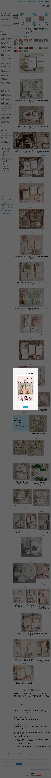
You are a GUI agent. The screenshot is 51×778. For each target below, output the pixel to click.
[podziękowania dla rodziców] (25, 388)
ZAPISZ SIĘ (25, 406)
